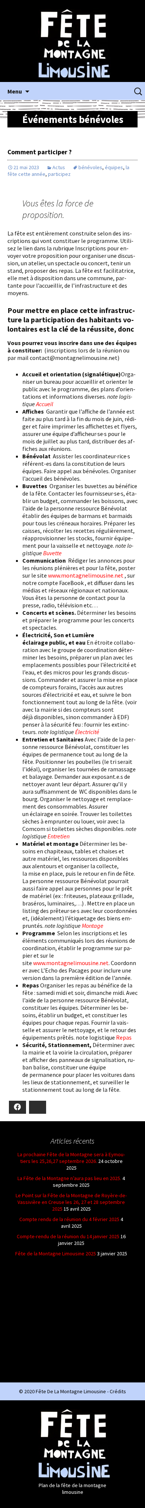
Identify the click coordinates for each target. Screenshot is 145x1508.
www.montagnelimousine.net (85, 575)
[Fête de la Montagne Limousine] (72, 43)
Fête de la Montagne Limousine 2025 (55, 1253)
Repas (124, 1037)
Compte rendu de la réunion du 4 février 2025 (69, 1219)
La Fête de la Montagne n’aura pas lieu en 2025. (69, 1178)
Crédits (118, 1391)
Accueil (44, 404)
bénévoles (90, 167)
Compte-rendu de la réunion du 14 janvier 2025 (68, 1236)
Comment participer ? (39, 152)
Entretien (59, 836)
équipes (114, 167)
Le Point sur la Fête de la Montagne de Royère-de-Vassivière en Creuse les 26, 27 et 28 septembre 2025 (71, 1202)
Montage (92, 925)
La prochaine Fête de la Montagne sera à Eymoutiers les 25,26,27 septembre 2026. (71, 1157)
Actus (58, 167)
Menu (14, 91)
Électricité (87, 732)
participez (59, 174)
